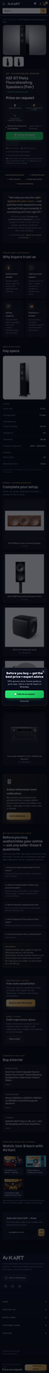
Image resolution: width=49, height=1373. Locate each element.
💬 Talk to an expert (24, 694)
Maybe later (24, 701)
